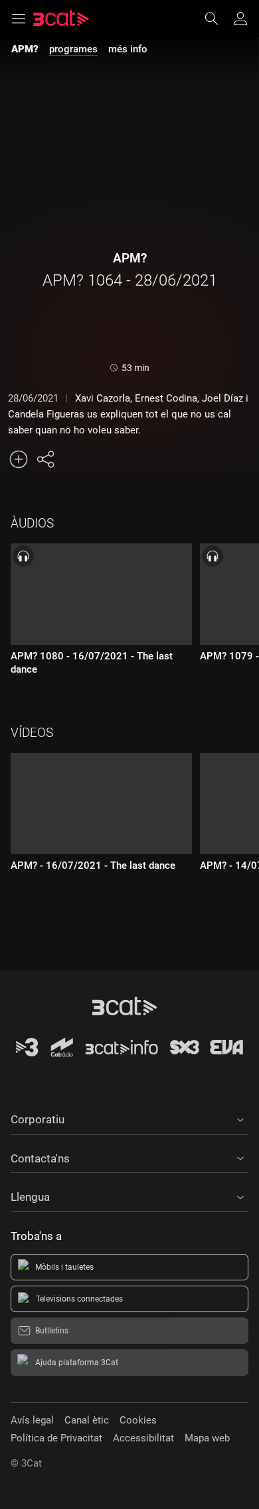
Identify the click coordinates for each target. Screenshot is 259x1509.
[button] (129, 1117)
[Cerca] (217, 19)
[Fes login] (240, 19)
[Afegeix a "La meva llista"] (18, 459)
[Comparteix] (45, 459)
